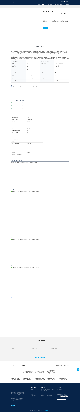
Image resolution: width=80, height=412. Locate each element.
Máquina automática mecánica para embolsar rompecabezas (27, 379)
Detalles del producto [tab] (40, 46)
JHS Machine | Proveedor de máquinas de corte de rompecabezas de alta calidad (31, 6)
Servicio (68, 365)
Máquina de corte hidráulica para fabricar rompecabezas (40, 379)
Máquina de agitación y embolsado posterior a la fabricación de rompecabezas (64, 379)
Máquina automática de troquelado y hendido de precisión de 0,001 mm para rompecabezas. (51, 379)
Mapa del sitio (47, 410)
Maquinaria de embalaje (59, 365)
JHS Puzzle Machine (14, 6)
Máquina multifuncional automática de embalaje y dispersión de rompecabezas (16, 379)
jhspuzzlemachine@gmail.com (61, 394)
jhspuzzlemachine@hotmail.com (62, 395)
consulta (45, 27)
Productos (64, 365)
